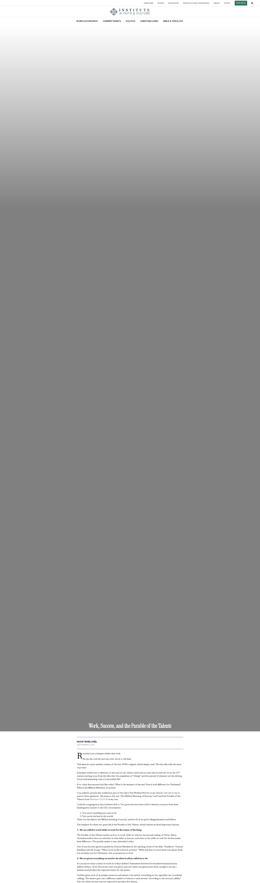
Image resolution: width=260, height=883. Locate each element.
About (217, 3)
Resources (173, 3)
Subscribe (148, 3)
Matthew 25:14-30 (99, 799)
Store (227, 3)
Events (161, 3)
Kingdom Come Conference (196, 3)
